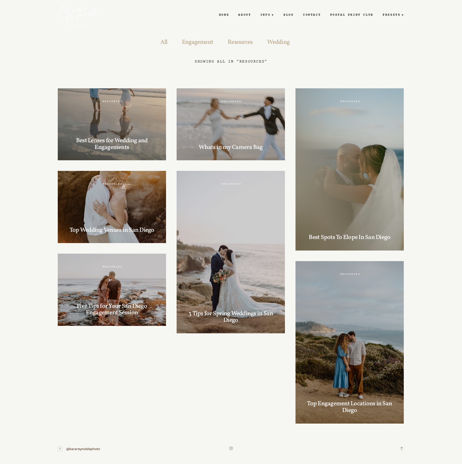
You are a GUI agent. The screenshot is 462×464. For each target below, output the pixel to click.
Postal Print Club (351, 15)
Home (224, 15)
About (244, 15)
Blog (288, 15)
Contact (312, 15)
